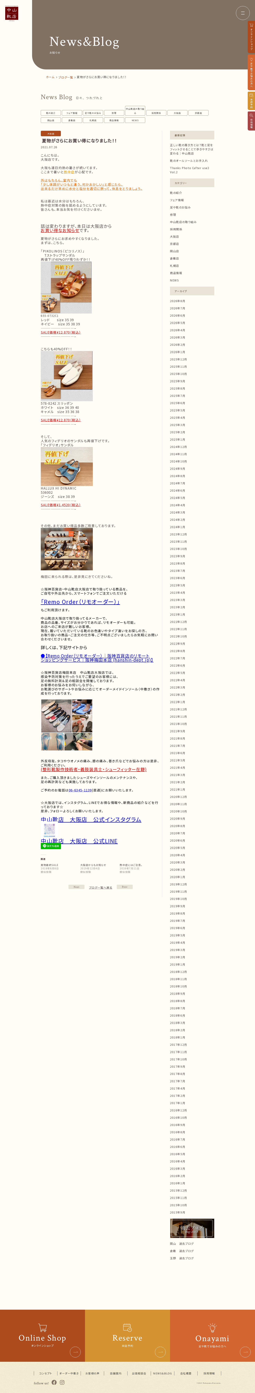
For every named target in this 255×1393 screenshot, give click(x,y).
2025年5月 (177, 410)
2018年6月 (177, 1015)
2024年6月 (177, 490)
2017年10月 (178, 1059)
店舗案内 (115, 1373)
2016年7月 (177, 1139)
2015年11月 (178, 1198)
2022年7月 (177, 658)
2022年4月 (177, 680)
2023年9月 (177, 556)
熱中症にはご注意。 (131, 865)
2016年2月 (177, 1176)
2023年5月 (177, 585)
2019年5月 (177, 935)
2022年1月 (177, 702)
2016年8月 (177, 1132)
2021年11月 (178, 716)
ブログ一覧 (65, 77)
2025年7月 (177, 396)
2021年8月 (177, 738)
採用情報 (209, 1373)
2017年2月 (177, 1096)
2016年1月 (177, 1183)
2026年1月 (177, 352)
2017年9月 (177, 1066)
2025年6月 (177, 403)
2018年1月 (177, 1037)
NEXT (125, 887)
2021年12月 (178, 709)
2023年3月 (177, 600)
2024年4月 (177, 505)
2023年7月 (177, 571)
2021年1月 (177, 789)
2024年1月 (177, 527)
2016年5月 (177, 1154)
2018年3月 (177, 1023)
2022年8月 (177, 651)
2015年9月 (177, 1212)
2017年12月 (178, 1044)
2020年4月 (177, 855)
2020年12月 (178, 797)
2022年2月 (177, 695)
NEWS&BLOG (162, 1373)
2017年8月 (177, 1074)
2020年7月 (177, 833)
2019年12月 (178, 884)
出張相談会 (139, 1373)
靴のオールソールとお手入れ (189, 161)
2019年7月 (177, 921)
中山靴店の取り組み (135, 110)
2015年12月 (178, 1190)
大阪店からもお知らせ (93, 865)
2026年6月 (177, 315)
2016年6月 (177, 1147)
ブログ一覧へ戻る (100, 887)
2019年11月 (178, 891)
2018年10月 (178, 986)
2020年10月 (178, 811)
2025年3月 (177, 425)
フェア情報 (71, 112)
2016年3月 (177, 1168)
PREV (76, 887)
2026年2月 (177, 345)
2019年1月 (177, 964)
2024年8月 (177, 476)
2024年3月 (177, 512)
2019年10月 (178, 899)
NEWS (135, 120)
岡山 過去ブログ (182, 1243)
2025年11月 (178, 366)
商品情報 (114, 120)
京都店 (198, 112)
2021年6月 (177, 753)
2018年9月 (177, 993)
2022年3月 (177, 687)
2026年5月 (177, 323)
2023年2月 (177, 607)
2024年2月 (177, 520)
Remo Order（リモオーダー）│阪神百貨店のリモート (99, 656)
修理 (114, 112)
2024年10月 (178, 461)
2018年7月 (177, 1008)
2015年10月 (178, 1205)
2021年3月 (177, 775)
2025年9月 (177, 381)
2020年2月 (177, 870)
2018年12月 (178, 972)
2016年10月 (178, 1117)
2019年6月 (177, 928)
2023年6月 (177, 578)
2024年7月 (177, 483)
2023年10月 (178, 549)
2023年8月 (177, 563)
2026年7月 (177, 308)
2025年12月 (178, 359)
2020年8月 (177, 826)
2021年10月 (178, 724)
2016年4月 (177, 1161)
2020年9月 (177, 818)
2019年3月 (177, 950)
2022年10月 (178, 636)
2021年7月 (177, 746)
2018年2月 (177, 1030)
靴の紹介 (51, 112)
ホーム (50, 77)
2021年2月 (177, 782)
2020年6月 (177, 840)
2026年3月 (177, 337)
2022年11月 (178, 629)
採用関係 (156, 112)
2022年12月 (178, 622)
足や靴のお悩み (93, 112)
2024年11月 (178, 454)
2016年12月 (178, 1110)
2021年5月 (177, 760)
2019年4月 (177, 942)
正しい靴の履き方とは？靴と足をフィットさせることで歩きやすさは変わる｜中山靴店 (192, 149)
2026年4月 (177, 330)
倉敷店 (71, 120)
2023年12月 (178, 534)
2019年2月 (177, 957)
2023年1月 (177, 614)
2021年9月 (177, 731)
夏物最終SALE (50, 865)
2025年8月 (177, 388)
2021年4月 (177, 767)
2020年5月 (177, 848)
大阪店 (177, 112)
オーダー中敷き (69, 1373)
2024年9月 (177, 468)
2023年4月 (177, 592)
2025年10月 (178, 374)
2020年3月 (177, 862)
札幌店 (93, 120)
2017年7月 (177, 1081)
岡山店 (50, 120)
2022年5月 (177, 673)
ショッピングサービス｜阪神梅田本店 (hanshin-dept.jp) (96, 660)
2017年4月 (177, 1088)
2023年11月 (178, 541)
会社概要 (186, 1373)
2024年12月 (178, 447)
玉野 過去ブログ (182, 1258)
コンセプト (45, 1373)
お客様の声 (92, 1373)
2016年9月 (177, 1125)
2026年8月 (177, 301)
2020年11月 (178, 804)
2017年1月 (177, 1103)
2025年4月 (177, 417)
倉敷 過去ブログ (182, 1251)
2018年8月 (177, 1001)
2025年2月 (177, 432)
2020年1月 (177, 877)
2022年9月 (177, 643)
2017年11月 (178, 1052)
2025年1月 (177, 439)
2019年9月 (177, 906)
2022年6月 (177, 665)
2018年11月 (178, 979)
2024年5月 (177, 498)
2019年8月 (177, 913)
